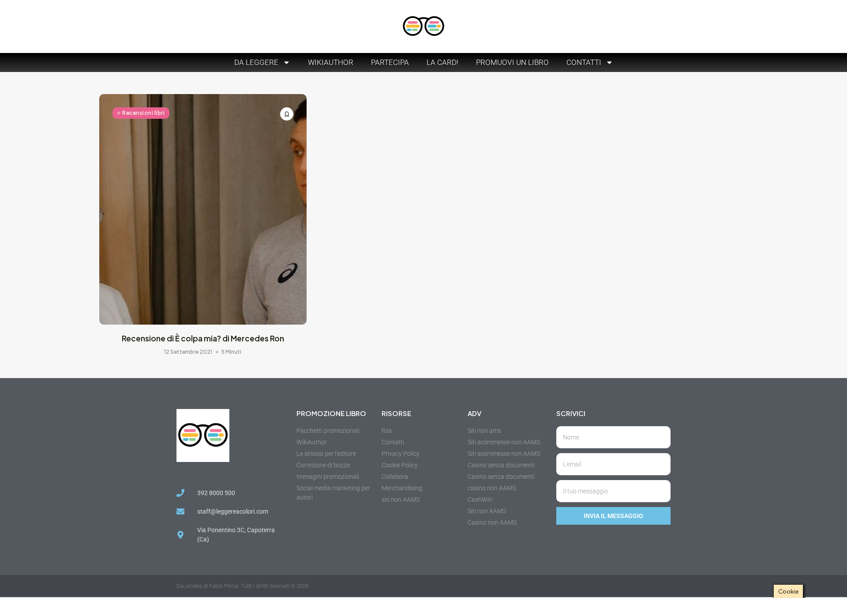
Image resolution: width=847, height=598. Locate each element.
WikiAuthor (330, 62)
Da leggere (256, 62)
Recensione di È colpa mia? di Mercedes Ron (203, 338)
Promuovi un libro (512, 62)
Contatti (583, 62)
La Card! (442, 62)
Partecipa (390, 62)
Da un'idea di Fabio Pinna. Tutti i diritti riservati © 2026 (242, 586)
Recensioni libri (143, 113)
